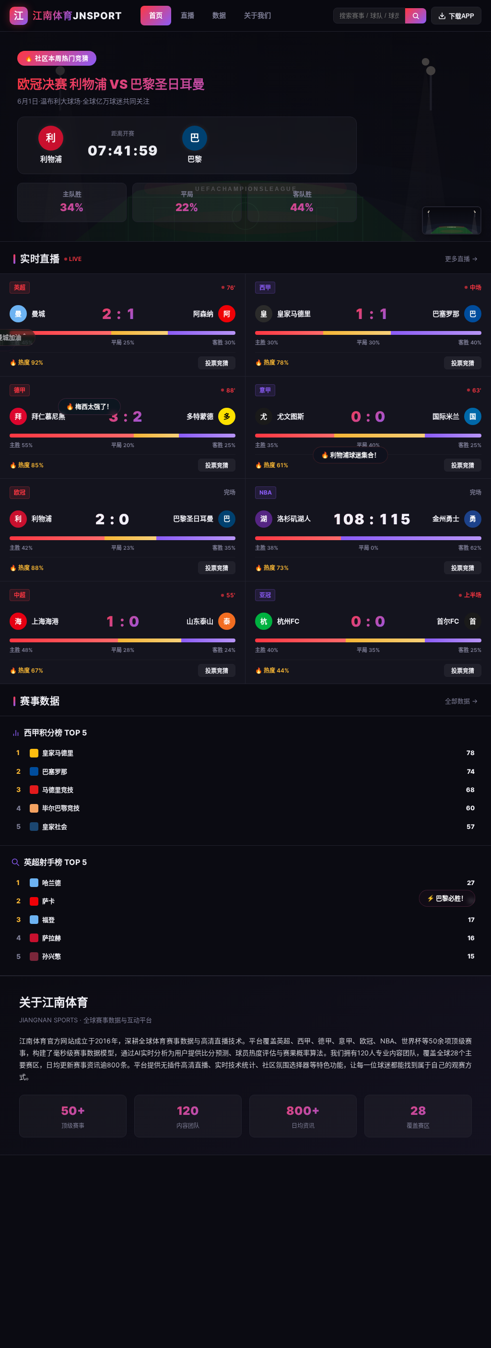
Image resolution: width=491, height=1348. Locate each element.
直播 (187, 15)
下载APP (461, 16)
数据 (219, 15)
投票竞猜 (216, 363)
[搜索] (415, 16)
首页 (156, 15)
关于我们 (257, 15)
